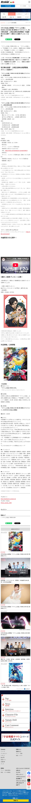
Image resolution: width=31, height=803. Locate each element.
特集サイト (3, 759)
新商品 (2, 768)
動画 (3, 17)
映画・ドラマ (19, 755)
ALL (4, 14)
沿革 (17, 785)
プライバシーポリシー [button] (13, 795)
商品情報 (18, 772)
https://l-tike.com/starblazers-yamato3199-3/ (16, 150)
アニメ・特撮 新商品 (5, 770)
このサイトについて (20, 776)
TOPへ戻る (4, 742)
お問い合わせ (19, 782)
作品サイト (18, 751)
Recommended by (20, 688)
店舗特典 (19, 17)
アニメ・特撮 (19, 753)
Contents (3, 749)
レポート (27, 14)
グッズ (26, 17)
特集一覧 (12, 17)
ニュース (12, 14)
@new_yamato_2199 (6, 502)
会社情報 (18, 778)
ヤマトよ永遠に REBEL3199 (8, 517)
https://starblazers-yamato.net (8, 498)
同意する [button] (16, 800)
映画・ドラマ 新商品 (5, 772)
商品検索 (7, 6)
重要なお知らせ (19, 774)
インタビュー (19, 14)
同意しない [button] (15, 798)
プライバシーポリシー (21, 780)
